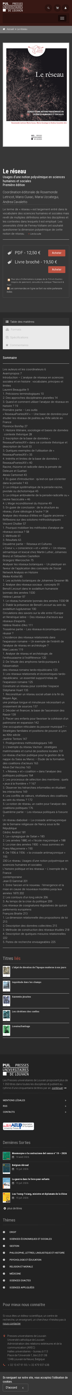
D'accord (11, 1387)
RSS (5, 1106)
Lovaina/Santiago (21, 1026)
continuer (57, 1088)
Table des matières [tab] (21, 321)
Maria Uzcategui (46, 197)
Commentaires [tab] (18, 345)
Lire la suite (35, 234)
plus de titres (14, 1208)
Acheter (56, 252)
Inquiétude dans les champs (26, 982)
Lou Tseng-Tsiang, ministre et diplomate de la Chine (39, 1193)
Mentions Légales (14, 1100)
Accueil (10, 29)
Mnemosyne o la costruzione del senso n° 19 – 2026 (39, 1153)
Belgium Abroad (20, 1165)
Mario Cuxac (24, 197)
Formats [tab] (15, 329)
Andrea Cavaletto (15, 202)
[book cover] (36, 94)
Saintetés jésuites (21, 996)
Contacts (9, 1112)
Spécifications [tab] (18, 337)
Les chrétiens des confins (25, 1011)
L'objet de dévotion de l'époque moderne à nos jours (39, 967)
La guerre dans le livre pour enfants (30, 1179)
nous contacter (12, 1323)
